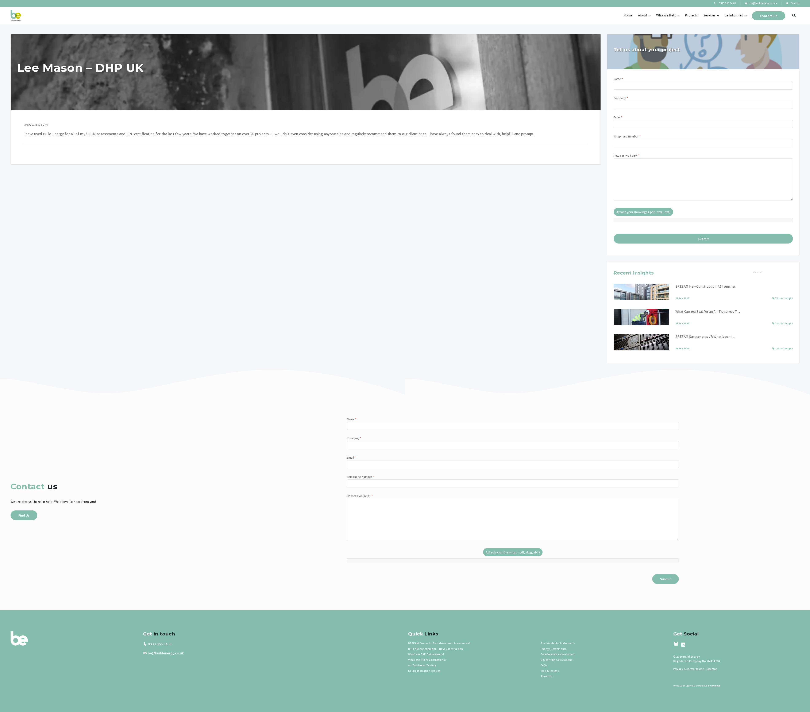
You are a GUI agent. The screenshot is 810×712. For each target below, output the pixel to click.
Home (628, 15)
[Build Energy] (19, 638)
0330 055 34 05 (727, 3)
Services (709, 15)
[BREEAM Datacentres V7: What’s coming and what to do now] (641, 342)
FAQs (544, 665)
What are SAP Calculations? (426, 654)
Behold (715, 685)
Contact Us (768, 16)
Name (618, 79)
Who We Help (666, 15)
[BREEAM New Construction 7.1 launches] (641, 292)
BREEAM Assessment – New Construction (435, 649)
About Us (547, 676)
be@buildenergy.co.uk (763, 3)
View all (757, 272)
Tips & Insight (784, 298)
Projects (691, 15)
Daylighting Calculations (556, 660)
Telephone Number (627, 136)
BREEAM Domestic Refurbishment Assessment (439, 643)
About (642, 15)
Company (621, 98)
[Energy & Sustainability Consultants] (16, 15)
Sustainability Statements (558, 643)
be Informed (733, 15)
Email (618, 117)
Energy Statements (554, 649)
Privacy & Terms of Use (688, 669)
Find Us (794, 3)
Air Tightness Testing (422, 665)
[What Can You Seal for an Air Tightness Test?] (641, 317)
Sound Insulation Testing (424, 671)
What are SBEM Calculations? (427, 660)
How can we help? (626, 155)
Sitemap (712, 669)
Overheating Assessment (558, 654)
